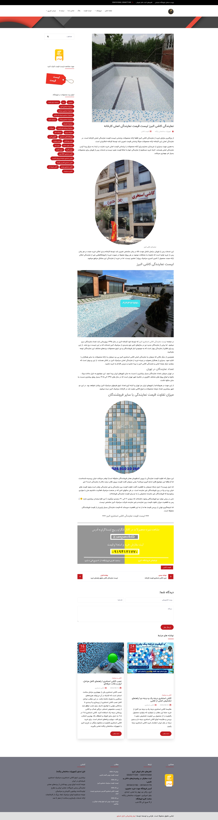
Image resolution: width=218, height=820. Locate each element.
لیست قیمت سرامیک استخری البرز (107, 783)
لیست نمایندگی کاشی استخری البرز (152, 341)
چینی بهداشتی (68, 141)
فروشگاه (99, 11)
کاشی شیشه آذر (53, 167)
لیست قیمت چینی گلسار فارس (108, 775)
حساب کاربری (52, 11)
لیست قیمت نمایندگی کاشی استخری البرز (125, 516)
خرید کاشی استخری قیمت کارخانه (156, 576)
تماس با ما (71, 11)
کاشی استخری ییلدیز (66, 167)
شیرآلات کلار (58, 132)
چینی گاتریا (69, 150)
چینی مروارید (56, 141)
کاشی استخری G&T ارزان (65, 154)
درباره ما (61, 11)
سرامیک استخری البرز (66, 107)
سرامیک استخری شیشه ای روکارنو (63, 115)
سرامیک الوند (52, 120)
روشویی (70, 102)
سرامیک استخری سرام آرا (65, 111)
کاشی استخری (149, 705)
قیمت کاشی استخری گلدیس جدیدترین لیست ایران (104, 792)
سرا (63, 102)
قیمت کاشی (145, 131)
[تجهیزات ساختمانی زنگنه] (171, 12)
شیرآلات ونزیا (68, 132)
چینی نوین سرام (67, 145)
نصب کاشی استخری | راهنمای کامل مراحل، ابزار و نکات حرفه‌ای (102, 682)
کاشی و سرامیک (166, 695)
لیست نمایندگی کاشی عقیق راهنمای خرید (104, 576)
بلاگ (79, 11)
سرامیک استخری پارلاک (66, 120)
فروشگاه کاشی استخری (66, 137)
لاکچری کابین (52, 137)
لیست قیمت (87, 11)
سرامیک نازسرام (68, 124)
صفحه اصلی (108, 11)
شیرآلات (51, 128)
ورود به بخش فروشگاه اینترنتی (164, 2)
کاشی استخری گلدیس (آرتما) (64, 163)
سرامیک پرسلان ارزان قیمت (65, 128)
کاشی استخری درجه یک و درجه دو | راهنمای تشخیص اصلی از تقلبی (151, 699)
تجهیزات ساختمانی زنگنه (163, 131)
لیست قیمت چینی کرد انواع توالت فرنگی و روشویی (105, 803)
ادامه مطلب (166, 734)
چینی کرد (57, 145)
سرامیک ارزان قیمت (53, 102)
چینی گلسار (59, 150)
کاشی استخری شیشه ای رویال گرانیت (62, 158)
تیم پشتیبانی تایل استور (126, 816)
